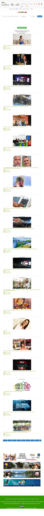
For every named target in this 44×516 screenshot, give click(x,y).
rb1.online (33, 503)
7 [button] (32, 440)
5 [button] (23, 440)
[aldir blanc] (22, 456)
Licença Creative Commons (30, 508)
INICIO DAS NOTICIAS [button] (22, 27)
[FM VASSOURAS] (22, 465)
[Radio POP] (22, 482)
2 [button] (9, 440)
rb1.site (38, 503)
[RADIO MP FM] (22, 474)
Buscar (39, 16)
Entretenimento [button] (24, 4)
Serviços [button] (30, 4)
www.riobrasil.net (16, 503)
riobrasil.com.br (26, 503)
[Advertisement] (22, 21)
